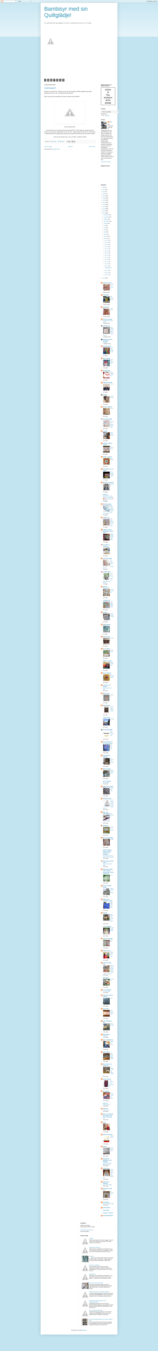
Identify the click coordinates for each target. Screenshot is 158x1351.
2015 (104, 206)
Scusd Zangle (106, 782)
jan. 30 (107, 242)
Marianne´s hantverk (108, 482)
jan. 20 (107, 263)
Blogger (85, 1330)
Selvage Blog (106, 326)
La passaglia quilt (112, 676)
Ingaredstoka (106, 1034)
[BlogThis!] (69, 141)
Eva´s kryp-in (106, 648)
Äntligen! (91, 1256)
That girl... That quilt (108, 1213)
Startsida (70, 146)
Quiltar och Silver (107, 661)
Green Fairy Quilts (107, 319)
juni (105, 227)
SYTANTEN (106, 295)
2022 (104, 191)
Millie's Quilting (107, 769)
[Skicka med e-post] (67, 141)
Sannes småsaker (107, 1134)
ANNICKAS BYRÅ (107, 382)
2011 (104, 278)
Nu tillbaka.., (105, 342)
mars (105, 234)
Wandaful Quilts (107, 346)
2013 (104, 210)
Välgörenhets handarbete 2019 (112, 536)
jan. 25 (107, 253)
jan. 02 (107, 272)
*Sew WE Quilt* (107, 572)
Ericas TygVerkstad (108, 1040)
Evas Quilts (106, 1202)
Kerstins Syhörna (107, 406)
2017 (104, 202)
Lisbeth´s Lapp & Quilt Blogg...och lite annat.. (108, 531)
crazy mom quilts (107, 558)
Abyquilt (105, 431)
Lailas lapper (106, 1168)
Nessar (112, 638)
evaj (111, 122)
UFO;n (111, 384)
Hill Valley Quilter (107, 504)
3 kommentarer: (61, 141)
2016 (104, 204)
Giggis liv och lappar (108, 786)
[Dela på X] (71, 141)
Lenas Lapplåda (107, 926)
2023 (104, 189)
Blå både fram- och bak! (111, 905)
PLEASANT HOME (107, 729)
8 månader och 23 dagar (111, 1095)
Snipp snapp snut (111, 664)
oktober (106, 219)
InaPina (105, 1146)
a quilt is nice (106, 517)
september (106, 221)
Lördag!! (91, 1238)
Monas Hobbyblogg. (108, 837)
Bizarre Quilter (106, 358)
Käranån (105, 612)
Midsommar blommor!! (94, 1247)
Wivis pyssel (106, 693)
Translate (107, 115)
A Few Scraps (106, 370)
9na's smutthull (107, 781)
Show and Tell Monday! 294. (96, 1283)
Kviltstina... (106, 1108)
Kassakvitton (92, 1274)
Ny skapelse (111, 1193)
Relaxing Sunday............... (112, 287)
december (106, 214)
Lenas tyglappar (107, 990)
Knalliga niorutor (106, 1104)
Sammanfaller (106, 1207)
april (105, 232)
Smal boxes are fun (112, 434)
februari (106, 236)
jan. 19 (107, 266)
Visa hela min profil (105, 161)
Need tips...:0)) (106, 1110)
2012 (104, 213)
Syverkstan (106, 1008)
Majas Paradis (106, 705)
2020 (104, 196)
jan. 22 (107, 259)
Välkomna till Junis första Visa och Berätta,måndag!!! (97, 1301)
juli (105, 225)
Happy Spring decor (111, 772)
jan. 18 (107, 270)
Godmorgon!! (50, 88)
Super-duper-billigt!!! (107, 1184)
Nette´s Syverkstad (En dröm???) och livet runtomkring (108, 1115)
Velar (111, 998)
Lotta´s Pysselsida (108, 938)
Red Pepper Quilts (107, 419)
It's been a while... (111, 447)
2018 (104, 200)
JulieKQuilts (106, 307)
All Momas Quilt (107, 798)
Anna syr (105, 1103)
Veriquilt (105, 394)
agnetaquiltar (106, 1052)
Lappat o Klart (106, 717)
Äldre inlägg (92, 146)
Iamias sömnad (107, 1079)
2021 (104, 193)
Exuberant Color (107, 283)
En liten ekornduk (112, 591)
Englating (105, 494)
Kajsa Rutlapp (106, 624)
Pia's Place (106, 977)
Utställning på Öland (112, 929)
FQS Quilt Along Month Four (111, 604)
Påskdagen (105, 1035)
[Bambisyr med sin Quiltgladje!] (108, 104)
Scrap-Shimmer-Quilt (112, 615)
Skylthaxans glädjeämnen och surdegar (107, 1160)
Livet (111, 875)
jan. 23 (107, 257)
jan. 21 (107, 261)
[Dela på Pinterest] (74, 141)
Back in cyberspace (112, 1149)
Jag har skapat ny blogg (108, 1203)
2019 (104, 198)
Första (111, 408)
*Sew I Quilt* (106, 1210)
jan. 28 (107, 246)
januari (106, 238)
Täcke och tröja (111, 789)
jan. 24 (107, 255)
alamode (105, 913)
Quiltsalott (105, 825)
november (106, 217)
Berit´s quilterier (107, 673)
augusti (106, 223)
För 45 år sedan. (106, 991)
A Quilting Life (106, 600)
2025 (104, 187)
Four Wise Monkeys (108, 1215)
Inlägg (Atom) (56, 149)
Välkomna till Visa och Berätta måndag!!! (99, 1291)
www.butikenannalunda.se (87, 1230)
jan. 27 (107, 248)
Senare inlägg (48, 146)
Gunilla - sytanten (107, 456)
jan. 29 (107, 244)
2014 (104, 208)
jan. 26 (107, 251)
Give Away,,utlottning (94, 1265)
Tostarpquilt (106, 1091)
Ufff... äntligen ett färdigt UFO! (111, 1056)
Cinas (104, 1122)
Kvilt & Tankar (106, 636)
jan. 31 (107, 240)
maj (105, 229)
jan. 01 (107, 274)
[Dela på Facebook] (73, 141)
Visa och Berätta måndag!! (95, 1310)
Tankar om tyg (106, 950)
